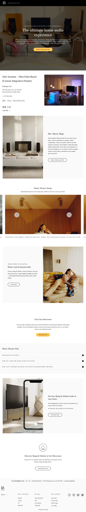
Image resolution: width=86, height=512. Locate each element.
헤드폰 (26, 498)
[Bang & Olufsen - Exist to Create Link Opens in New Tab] (4, 3)
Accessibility (43, 503)
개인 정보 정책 (43, 498)
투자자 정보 (59, 503)
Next (69, 214)
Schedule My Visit (44, 469)
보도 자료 (59, 498)
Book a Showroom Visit (44, 50)
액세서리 (26, 505)
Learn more (15, 285)
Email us (9, 100)
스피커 (26, 500)
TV (25, 503)
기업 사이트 (59, 500)
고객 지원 (59, 505)
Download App (56, 415)
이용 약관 (43, 505)
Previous (16, 214)
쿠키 (42, 500)
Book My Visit (44, 335)
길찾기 (4, 100)
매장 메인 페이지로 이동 (14, 3)
